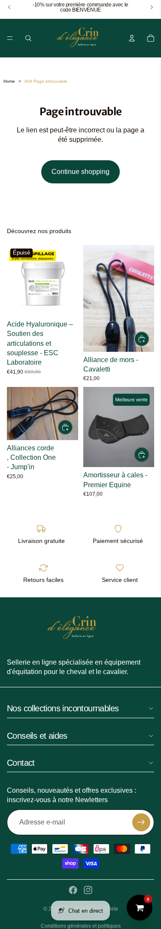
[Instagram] (88, 890)
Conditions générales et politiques (81, 926)
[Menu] (10, 38)
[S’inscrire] (141, 822)
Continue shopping (80, 171)
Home (9, 81)
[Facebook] (73, 890)
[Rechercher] (28, 38)
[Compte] (131, 38)
